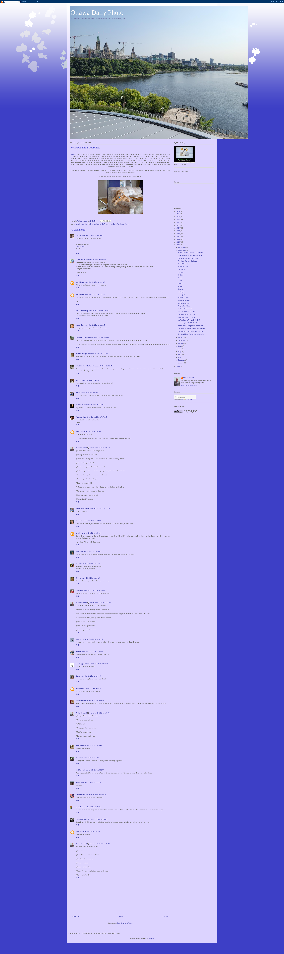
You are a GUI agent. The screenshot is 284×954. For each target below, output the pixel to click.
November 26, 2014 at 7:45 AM (94, 405)
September (182, 340)
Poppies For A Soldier (185, 306)
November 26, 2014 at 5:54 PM (92, 745)
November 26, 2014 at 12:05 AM (92, 235)
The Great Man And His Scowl (187, 261)
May (179, 351)
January (181, 363)
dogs (83, 224)
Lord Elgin (181, 292)
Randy (78, 782)
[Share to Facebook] (107, 221)
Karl (77, 564)
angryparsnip (80, 260)
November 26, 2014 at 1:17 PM (98, 664)
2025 (178, 214)
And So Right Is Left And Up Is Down (190, 323)
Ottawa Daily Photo (96, 12)
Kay (77, 758)
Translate (190, 400)
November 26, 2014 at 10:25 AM (89, 578)
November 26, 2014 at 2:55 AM (95, 282)
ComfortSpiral (80, 246)
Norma (78, 431)
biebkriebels (80, 325)
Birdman (79, 745)
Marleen (78, 651)
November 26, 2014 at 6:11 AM (95, 325)
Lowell (78, 533)
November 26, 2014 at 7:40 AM (89, 380)
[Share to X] (105, 221)
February (181, 360)
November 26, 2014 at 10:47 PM (96, 794)
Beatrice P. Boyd (81, 353)
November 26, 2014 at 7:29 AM (102, 366)
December (181, 247)
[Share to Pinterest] (110, 221)
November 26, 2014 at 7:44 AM (88, 392)
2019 (178, 231)
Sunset (180, 278)
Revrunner (79, 405)
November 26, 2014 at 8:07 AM (91, 431)
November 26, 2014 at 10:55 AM (94, 590)
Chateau (180, 289)
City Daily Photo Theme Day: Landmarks (191, 334)
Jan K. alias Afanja (82, 311)
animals (78, 224)
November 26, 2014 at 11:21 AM (100, 603)
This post (74, 154)
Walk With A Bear (183, 297)
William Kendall (81, 448)
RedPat (78, 688)
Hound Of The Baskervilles (186, 264)
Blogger (151, 938)
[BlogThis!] (103, 221)
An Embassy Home (184, 303)
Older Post (165, 916)
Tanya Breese (80, 794)
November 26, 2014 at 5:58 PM (89, 758)
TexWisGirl (79, 590)
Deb (77, 380)
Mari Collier (80, 770)
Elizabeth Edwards (82, 337)
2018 (178, 234)
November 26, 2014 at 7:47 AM (97, 417)
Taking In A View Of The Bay (187, 317)
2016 (178, 239)
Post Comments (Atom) (124, 923)
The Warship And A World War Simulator (191, 331)
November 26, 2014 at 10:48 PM (90, 807)
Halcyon (78, 639)
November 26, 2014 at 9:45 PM (91, 782)
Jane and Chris (81, 417)
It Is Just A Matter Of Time (186, 311)
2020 (178, 228)
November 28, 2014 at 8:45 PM (90, 831)
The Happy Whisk (82, 664)
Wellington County (123, 224)
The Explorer (182, 295)
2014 (178, 245)
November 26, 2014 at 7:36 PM (94, 770)
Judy (77, 551)
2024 (178, 217)
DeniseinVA (80, 700)
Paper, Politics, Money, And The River (190, 255)
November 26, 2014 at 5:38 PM (94, 700)
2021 (178, 225)
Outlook (180, 283)
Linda (78, 807)
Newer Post (76, 916)
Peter (77, 831)
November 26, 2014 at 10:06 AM (90, 551)
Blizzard (180, 286)
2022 (178, 222)
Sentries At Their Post (185, 309)
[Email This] (101, 221)
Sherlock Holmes (95, 224)
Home (121, 916)
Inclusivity (181, 272)
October (181, 337)
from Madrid (80, 282)
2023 (178, 219)
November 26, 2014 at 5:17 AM (99, 311)
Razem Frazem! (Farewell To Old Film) (190, 252)
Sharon (78, 521)
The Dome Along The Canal (186, 314)
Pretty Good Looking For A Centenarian (190, 326)
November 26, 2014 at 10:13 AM (89, 564)
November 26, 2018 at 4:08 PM (100, 844)
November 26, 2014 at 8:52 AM (100, 508)
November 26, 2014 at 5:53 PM (100, 713)
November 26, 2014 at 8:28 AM (100, 448)
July (179, 346)
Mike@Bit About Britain (84, 366)
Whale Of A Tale (183, 266)
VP (77, 392)
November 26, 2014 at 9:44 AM (91, 533)
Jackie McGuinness (82, 508)
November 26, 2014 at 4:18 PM (91, 688)
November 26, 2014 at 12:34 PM (92, 651)
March (180, 357)
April (180, 354)
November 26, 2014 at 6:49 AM (99, 337)
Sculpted (180, 275)
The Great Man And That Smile (188, 258)
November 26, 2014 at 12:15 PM (92, 639)
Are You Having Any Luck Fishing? (189, 320)
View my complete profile (189, 385)
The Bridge (181, 269)
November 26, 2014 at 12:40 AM (96, 260)
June (180, 349)
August (180, 343)
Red (77, 578)
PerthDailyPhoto (81, 819)
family (87, 224)
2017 (178, 236)
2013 (178, 366)
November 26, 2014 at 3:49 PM (91, 676)
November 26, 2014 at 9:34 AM (91, 521)
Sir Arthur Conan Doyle (109, 224)
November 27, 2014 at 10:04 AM (98, 819)
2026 (178, 211)
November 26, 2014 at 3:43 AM (95, 294)
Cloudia (78, 235)
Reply (77, 253)
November (181, 250)
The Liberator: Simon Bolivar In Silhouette (191, 328)
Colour (180, 281)
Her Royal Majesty (184, 300)
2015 (178, 242)
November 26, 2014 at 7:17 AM (98, 353)
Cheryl (78, 676)
